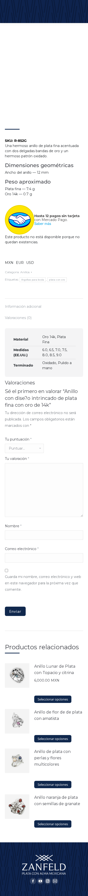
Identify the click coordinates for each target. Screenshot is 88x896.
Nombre (13, 526)
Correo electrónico (22, 549)
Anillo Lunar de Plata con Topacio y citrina (54, 669)
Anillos (25, 272)
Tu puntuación (18, 439)
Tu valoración (17, 458)
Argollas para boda (32, 279)
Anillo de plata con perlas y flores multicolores (52, 758)
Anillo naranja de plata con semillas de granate (57, 800)
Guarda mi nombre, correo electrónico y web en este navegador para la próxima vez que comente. (43, 583)
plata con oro (57, 279)
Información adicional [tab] (23, 306)
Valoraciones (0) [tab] (18, 318)
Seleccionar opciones (53, 699)
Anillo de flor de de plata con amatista (58, 715)
